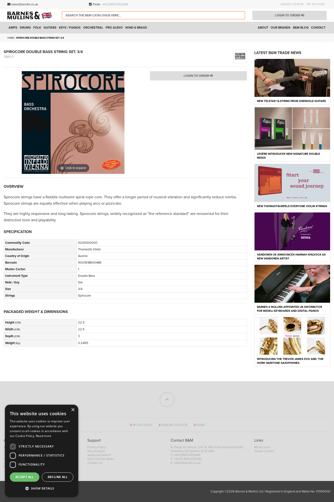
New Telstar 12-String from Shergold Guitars (291, 101)
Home (10, 37)
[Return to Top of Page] (167, 399)
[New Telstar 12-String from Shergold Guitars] (292, 77)
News (200, 425)
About (263, 28)
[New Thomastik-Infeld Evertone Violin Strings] (292, 182)
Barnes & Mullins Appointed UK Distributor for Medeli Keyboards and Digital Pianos (289, 308)
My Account (316, 4)
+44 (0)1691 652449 (114, 4)
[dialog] (41, 451)
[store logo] (31, 15)
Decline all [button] (57, 477)
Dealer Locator (292, 4)
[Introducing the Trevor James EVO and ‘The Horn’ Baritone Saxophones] (292, 335)
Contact (318, 28)
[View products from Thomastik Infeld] (240, 56)
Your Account (96, 451)
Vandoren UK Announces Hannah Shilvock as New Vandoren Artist (291, 256)
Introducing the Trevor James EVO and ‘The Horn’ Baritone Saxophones (290, 361)
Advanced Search (99, 455)
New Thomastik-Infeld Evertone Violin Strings (292, 206)
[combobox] (153, 15)
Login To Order (197, 76)
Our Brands (280, 28)
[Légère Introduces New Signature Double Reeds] (292, 128)
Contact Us (94, 463)
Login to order (288, 15)
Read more (44, 436)
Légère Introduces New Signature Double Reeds (288, 155)
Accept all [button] (24, 477)
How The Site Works (100, 459)
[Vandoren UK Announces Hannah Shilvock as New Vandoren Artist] (292, 231)
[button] (41, 488)
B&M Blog (301, 28)
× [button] (73, 410)
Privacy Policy (96, 447)
